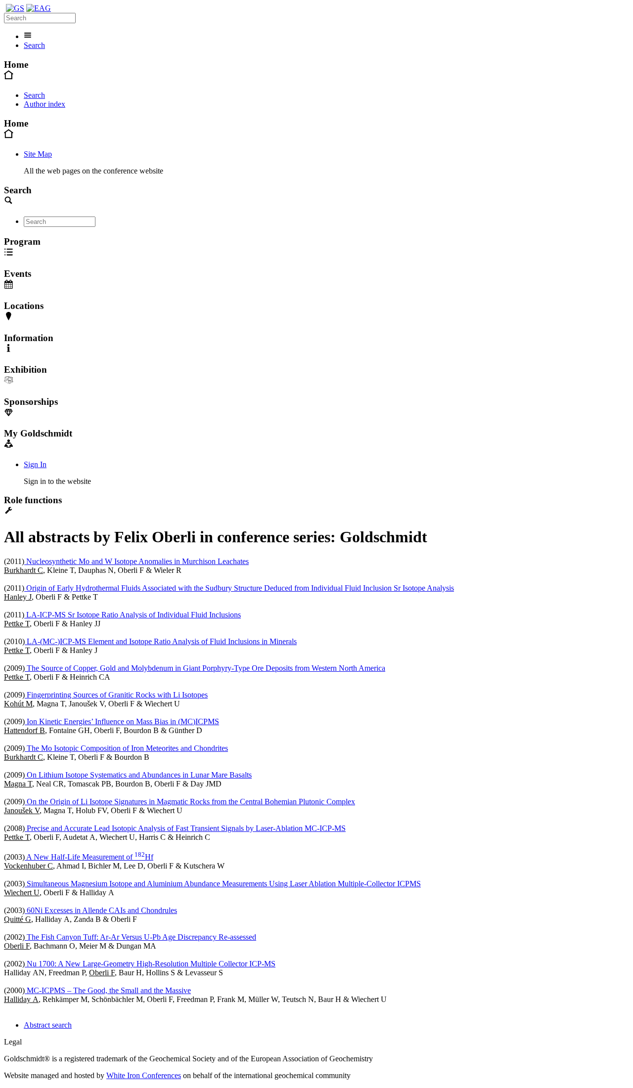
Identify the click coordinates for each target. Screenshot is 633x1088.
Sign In (35, 464)
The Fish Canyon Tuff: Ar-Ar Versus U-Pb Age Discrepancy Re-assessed (140, 937)
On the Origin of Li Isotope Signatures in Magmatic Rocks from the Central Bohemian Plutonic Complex (190, 801)
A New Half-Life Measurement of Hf (89, 857)
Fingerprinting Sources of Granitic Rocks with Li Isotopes (116, 695)
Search (34, 45)
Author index (44, 104)
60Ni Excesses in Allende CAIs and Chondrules (101, 910)
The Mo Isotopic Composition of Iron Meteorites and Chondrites (126, 748)
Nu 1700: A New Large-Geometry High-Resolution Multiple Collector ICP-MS (150, 963)
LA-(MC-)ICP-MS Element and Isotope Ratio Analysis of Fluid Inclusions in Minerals (161, 641)
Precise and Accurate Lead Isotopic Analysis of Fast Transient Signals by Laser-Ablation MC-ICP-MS (185, 828)
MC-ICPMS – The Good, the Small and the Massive (108, 990)
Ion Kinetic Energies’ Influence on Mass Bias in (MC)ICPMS (122, 721)
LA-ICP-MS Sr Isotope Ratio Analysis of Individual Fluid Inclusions (132, 614)
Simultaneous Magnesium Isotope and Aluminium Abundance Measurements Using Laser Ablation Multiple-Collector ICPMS (223, 883)
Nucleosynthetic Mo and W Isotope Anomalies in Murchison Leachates (136, 561)
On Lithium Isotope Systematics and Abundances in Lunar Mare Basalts (138, 775)
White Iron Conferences (143, 1075)
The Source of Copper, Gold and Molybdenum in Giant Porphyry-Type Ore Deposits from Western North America (205, 668)
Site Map (38, 154)
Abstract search (48, 1025)
